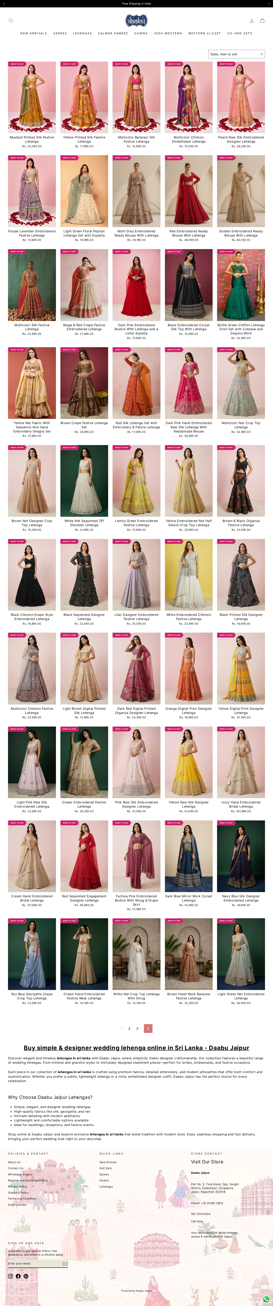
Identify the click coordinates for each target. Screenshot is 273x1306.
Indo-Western (168, 33)
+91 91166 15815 (212, 1203)
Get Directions (201, 1213)
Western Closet (204, 33)
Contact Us (15, 1168)
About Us (14, 1162)
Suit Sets (106, 1168)
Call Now (197, 1221)
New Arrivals (33, 33)
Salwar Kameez (113, 33)
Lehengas (82, 33)
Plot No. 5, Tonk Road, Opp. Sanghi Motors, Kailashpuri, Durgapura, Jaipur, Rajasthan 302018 (215, 1188)
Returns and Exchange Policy (28, 1180)
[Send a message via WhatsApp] (266, 1299)
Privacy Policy (18, 1186)
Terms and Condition (22, 1198)
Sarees (60, 33)
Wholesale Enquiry (20, 1174)
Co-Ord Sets (240, 33)
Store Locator (17, 1204)
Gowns (141, 33)
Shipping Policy (18, 1192)
